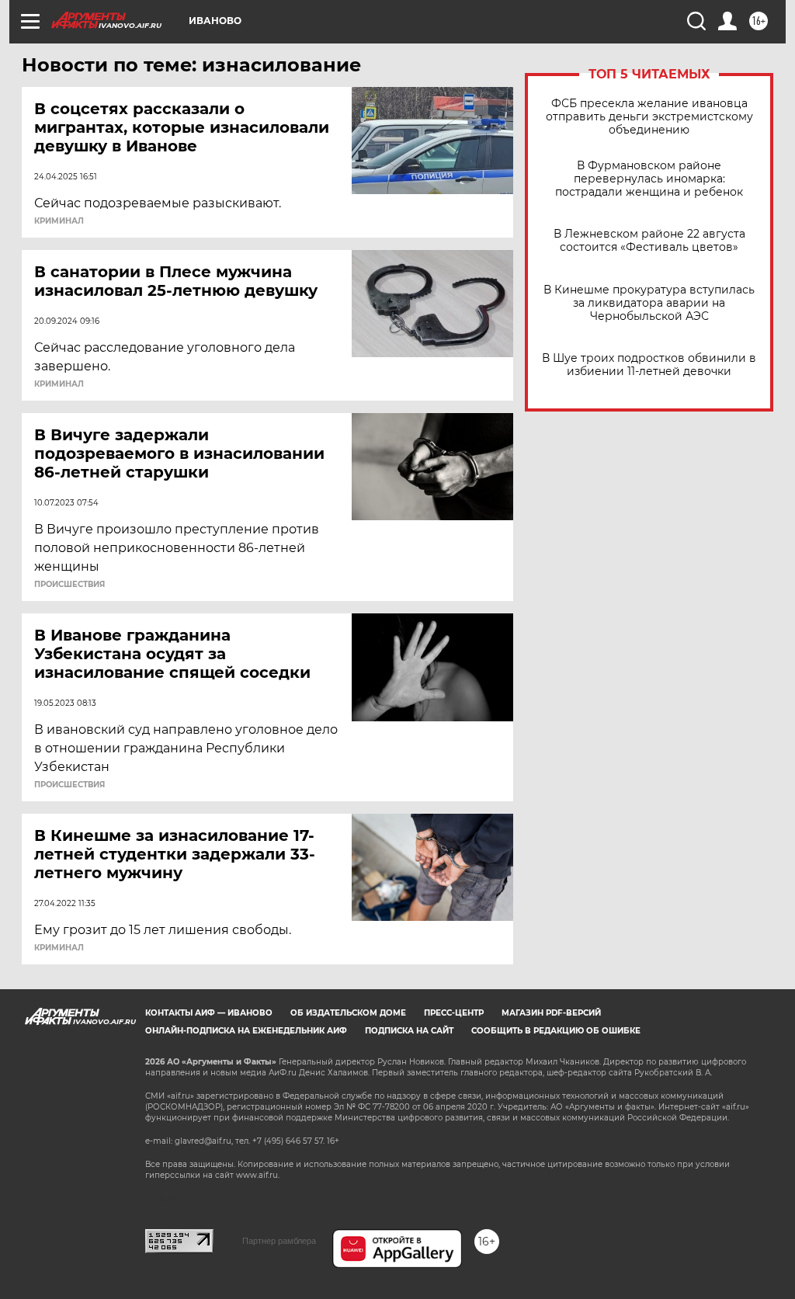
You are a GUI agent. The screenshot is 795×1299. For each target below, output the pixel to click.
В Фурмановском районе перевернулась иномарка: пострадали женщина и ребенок (649, 179)
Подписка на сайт (409, 1031)
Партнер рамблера (279, 1240)
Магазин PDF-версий (551, 1013)
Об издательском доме (348, 1013)
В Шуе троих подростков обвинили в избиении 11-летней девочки (649, 365)
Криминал (59, 221)
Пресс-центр (454, 1013)
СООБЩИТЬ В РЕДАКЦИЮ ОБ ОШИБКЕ (556, 1031)
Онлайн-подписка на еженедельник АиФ (246, 1031)
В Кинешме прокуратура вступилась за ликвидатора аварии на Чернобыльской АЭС (649, 303)
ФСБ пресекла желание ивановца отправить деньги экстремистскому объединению (649, 117)
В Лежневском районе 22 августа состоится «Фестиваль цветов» (649, 240)
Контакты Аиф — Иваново (209, 1013)
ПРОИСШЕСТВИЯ (69, 585)
